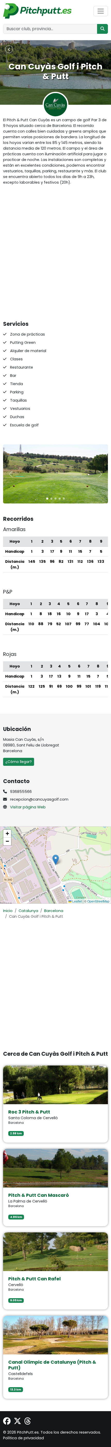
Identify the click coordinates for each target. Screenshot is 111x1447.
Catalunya (28, 910)
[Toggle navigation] (100, 11)
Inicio (8, 910)
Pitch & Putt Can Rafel (34, 1279)
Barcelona (53, 910)
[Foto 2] (55, 498)
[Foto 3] (60, 498)
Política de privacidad (23, 1438)
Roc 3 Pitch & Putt (29, 1112)
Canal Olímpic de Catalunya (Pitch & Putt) (52, 1365)
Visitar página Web (28, 807)
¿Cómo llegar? (18, 761)
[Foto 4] (64, 498)
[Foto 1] (51, 498)
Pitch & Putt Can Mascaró (38, 1195)
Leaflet (77, 901)
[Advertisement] (55, 253)
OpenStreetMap (98, 901)
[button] (55, 860)
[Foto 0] (47, 498)
